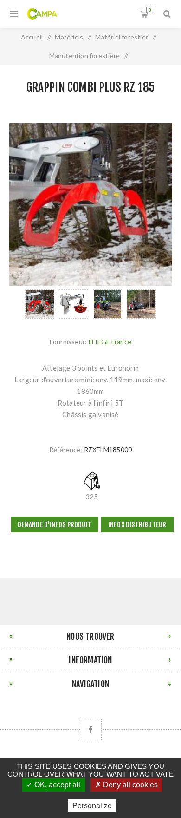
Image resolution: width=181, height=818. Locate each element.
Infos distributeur (137, 524)
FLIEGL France (110, 342)
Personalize (92, 806)
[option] (40, 304)
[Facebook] (91, 729)
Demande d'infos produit (55, 524)
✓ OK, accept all (53, 785)
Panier (150, 10)
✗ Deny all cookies (126, 785)
